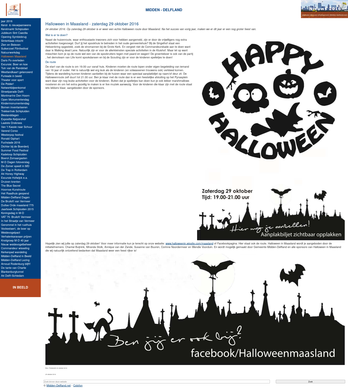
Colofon (78, 385)
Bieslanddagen (10, 115)
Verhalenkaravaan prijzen (16, 236)
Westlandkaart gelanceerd (17, 72)
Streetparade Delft (12, 91)
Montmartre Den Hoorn (15, 95)
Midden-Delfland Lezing (15, 260)
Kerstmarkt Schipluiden (15, 29)
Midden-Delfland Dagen (15, 197)
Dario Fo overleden (12, 60)
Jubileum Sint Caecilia (14, 33)
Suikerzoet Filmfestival (14, 48)
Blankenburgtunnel (12, 272)
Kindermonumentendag (15, 103)
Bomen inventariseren (14, 107)
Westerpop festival (12, 135)
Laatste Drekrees (11, 123)
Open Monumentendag (15, 99)
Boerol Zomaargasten (14, 158)
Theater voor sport (12, 80)
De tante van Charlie (13, 268)
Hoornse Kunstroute (13, 189)
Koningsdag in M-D (12, 213)
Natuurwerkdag (10, 52)
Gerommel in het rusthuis (16, 225)
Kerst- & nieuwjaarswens (16, 25)
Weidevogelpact (10, 232)
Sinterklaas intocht (12, 41)
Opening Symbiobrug (14, 37)
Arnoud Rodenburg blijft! (16, 264)
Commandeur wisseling (15, 248)
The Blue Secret (11, 185)
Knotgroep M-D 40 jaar (15, 240)
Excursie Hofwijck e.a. (14, 178)
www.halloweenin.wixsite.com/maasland (189, 243)
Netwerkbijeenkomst (13, 88)
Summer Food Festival (14, 150)
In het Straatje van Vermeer (18, 221)
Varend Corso (9, 131)
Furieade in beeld (11, 76)
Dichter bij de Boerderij (15, 146)
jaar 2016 (6, 21)
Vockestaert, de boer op (15, 228)
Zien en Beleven (11, 45)
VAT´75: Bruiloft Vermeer (16, 217)
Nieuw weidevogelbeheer (16, 244)
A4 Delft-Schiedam (12, 276)
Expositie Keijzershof (13, 119)
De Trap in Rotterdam (14, 170)
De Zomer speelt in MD (15, 166)
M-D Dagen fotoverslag (15, 162)
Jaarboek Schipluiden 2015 (17, 209)
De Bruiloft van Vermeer (15, 201)
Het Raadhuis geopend (15, 193)
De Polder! (7, 84)
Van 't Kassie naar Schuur (16, 127)
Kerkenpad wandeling (14, 252)
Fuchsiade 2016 (10, 142)
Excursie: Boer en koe (14, 64)
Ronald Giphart (10, 138)
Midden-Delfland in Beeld (16, 256)
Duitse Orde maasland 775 (17, 205)
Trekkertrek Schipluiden (15, 111)
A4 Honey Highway (12, 174)
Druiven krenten (10, 182)
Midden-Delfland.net (58, 385)
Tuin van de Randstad (14, 68)
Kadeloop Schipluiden (14, 154)
